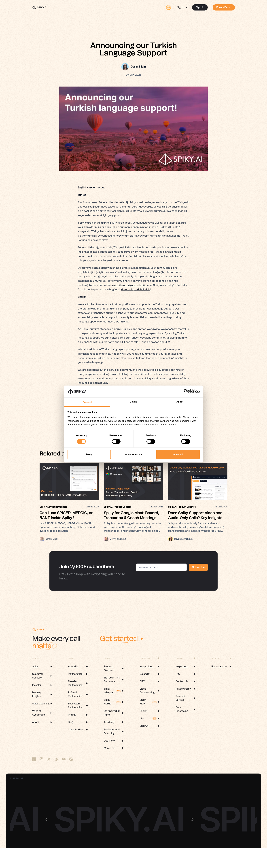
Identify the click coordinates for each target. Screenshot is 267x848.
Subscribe (198, 567)
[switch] (116, 441)
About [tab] (179, 401)
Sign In (180, 7)
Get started (119, 638)
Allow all (178, 454)
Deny (89, 454)
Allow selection (133, 454)
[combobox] (168, 7)
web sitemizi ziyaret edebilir (129, 285)
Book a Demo (223, 7)
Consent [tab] (87, 402)
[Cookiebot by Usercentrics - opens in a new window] (186, 391)
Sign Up (200, 7)
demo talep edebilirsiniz (135, 289)
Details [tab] (133, 401)
